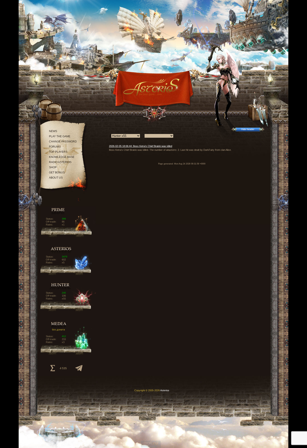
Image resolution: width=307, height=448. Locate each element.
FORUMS (55, 146)
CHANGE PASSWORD (63, 141)
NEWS (53, 131)
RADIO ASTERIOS (60, 162)
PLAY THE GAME (59, 136)
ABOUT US (56, 177)
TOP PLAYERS (58, 151)
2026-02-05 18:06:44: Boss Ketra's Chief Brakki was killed (140, 146)
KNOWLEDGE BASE (61, 157)
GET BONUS (57, 172)
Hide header (247, 129)
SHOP (53, 167)
